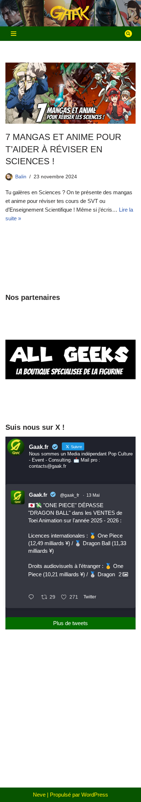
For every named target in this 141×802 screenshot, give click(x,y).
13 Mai (93, 495)
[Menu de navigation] (13, 33)
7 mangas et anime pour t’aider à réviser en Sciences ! (63, 149)
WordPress (94, 795)
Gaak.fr (38, 495)
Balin (20, 176)
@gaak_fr (69, 495)
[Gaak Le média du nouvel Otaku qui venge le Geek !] (70, 13)
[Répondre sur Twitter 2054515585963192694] (32, 598)
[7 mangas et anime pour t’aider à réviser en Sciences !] (70, 93)
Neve (39, 795)
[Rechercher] (128, 33)
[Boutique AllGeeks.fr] (70, 402)
